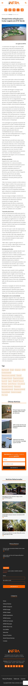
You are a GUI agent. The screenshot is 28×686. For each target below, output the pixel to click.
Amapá (11, 369)
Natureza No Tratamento (7, 386)
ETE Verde (4, 383)
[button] (2, 3)
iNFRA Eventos (7, 618)
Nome (4, 575)
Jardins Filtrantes (12, 383)
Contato (5, 641)
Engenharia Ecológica (18, 378)
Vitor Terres (4, 394)
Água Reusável (5, 369)
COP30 (23, 369)
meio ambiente (21, 383)
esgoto (9, 381)
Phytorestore (17, 386)
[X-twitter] (19, 666)
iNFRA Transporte (7, 606)
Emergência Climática (7, 378)
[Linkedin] (8, 666)
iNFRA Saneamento (8, 615)
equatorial (4, 381)
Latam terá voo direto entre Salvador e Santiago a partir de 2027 (19, 441)
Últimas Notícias (14, 401)
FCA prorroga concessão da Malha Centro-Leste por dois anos (19, 411)
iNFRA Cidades (7, 612)
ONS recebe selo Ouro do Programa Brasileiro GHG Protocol (19, 426)
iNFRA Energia (6, 609)
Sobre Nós (5, 632)
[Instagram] (14, 666)
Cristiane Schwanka (6, 372)
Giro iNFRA (6, 629)
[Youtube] (6, 666)
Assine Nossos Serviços (9, 638)
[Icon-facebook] (11, 666)
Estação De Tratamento (18, 381)
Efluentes (19, 375)
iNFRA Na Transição (8, 621)
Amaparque (17, 369)
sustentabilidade (5, 392)
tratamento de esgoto (16, 392)
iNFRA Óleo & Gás (7, 626)
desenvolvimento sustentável (8, 375)
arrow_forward (3, 499)
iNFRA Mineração (7, 623)
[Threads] (22, 666)
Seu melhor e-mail (7, 580)
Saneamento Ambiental (19, 389)
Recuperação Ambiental (7, 389)
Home (4, 601)
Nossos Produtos (7, 635)
